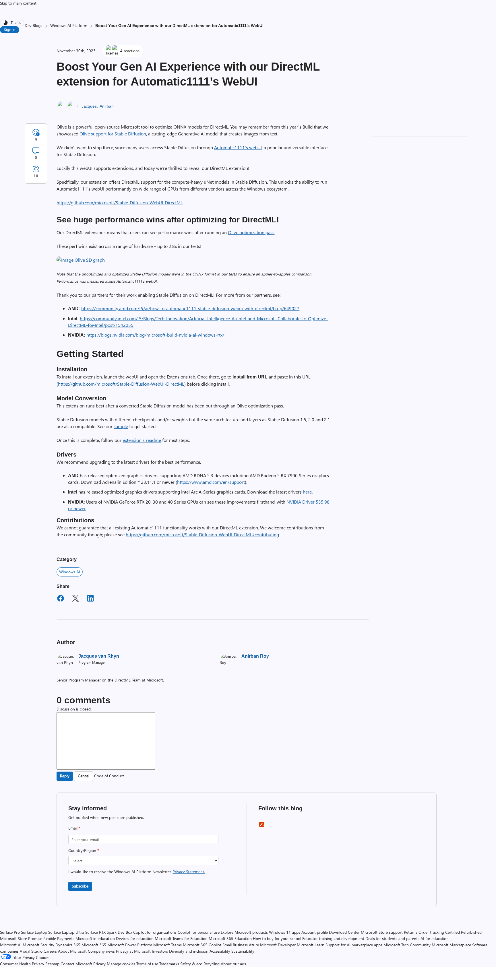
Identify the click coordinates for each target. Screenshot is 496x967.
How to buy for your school (277, 938)
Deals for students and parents (392, 938)
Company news (101, 951)
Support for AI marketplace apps (354, 944)
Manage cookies (121, 963)
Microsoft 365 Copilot (202, 944)
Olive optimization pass (251, 232)
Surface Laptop (34, 932)
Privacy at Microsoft (133, 951)
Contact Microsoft (76, 963)
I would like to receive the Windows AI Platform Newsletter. (136, 871)
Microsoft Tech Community (407, 944)
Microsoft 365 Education (230, 938)
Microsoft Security (38, 944)
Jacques (89, 106)
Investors (160, 951)
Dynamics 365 (67, 944)
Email (74, 828)
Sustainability (242, 951)
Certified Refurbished (463, 932)
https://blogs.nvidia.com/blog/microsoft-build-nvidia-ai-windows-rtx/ (155, 335)
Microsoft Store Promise (21, 938)
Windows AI (69, 571)
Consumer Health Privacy (22, 963)
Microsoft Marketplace (451, 944)
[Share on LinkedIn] (90, 599)
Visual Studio (31, 951)
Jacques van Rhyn (98, 656)
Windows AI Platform (68, 25)
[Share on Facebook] (61, 599)
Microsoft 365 (94, 944)
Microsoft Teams (167, 944)
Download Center (344, 932)
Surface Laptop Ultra (66, 932)
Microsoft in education (95, 938)
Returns (410, 932)
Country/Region (83, 850)
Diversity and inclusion (188, 951)
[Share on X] (75, 599)
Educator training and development (333, 938)
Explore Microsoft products (244, 932)
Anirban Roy (255, 656)
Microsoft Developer (278, 944)
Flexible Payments (58, 938)
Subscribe (80, 886)
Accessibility (220, 951)
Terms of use (147, 963)
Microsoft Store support (382, 932)
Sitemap (52, 963)
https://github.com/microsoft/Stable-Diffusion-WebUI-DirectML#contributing (202, 534)
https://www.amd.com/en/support (211, 482)
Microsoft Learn (310, 944)
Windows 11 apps (284, 932)
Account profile (314, 932)
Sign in (9, 29)
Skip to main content (18, 3)
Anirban (107, 106)
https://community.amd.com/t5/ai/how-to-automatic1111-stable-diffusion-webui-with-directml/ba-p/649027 (190, 308)
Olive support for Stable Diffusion (113, 134)
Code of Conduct (109, 775)
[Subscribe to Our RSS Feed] (261, 826)
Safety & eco (191, 963)
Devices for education (135, 938)
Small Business (235, 944)
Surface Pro (10, 932)
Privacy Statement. (189, 871)
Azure (254, 944)
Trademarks (169, 963)
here (307, 492)
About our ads (233, 963)
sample (121, 426)
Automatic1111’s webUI (238, 147)
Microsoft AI (11, 944)
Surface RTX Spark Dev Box (108, 932)
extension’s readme (142, 440)
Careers (50, 951)
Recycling (212, 963)
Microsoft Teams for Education (181, 938)
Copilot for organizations (155, 932)
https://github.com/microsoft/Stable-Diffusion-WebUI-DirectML (120, 202)
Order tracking (431, 932)
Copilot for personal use (199, 932)
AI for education (435, 938)
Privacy (100, 963)
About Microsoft (72, 951)
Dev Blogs (33, 25)
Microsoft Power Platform (129, 944)
